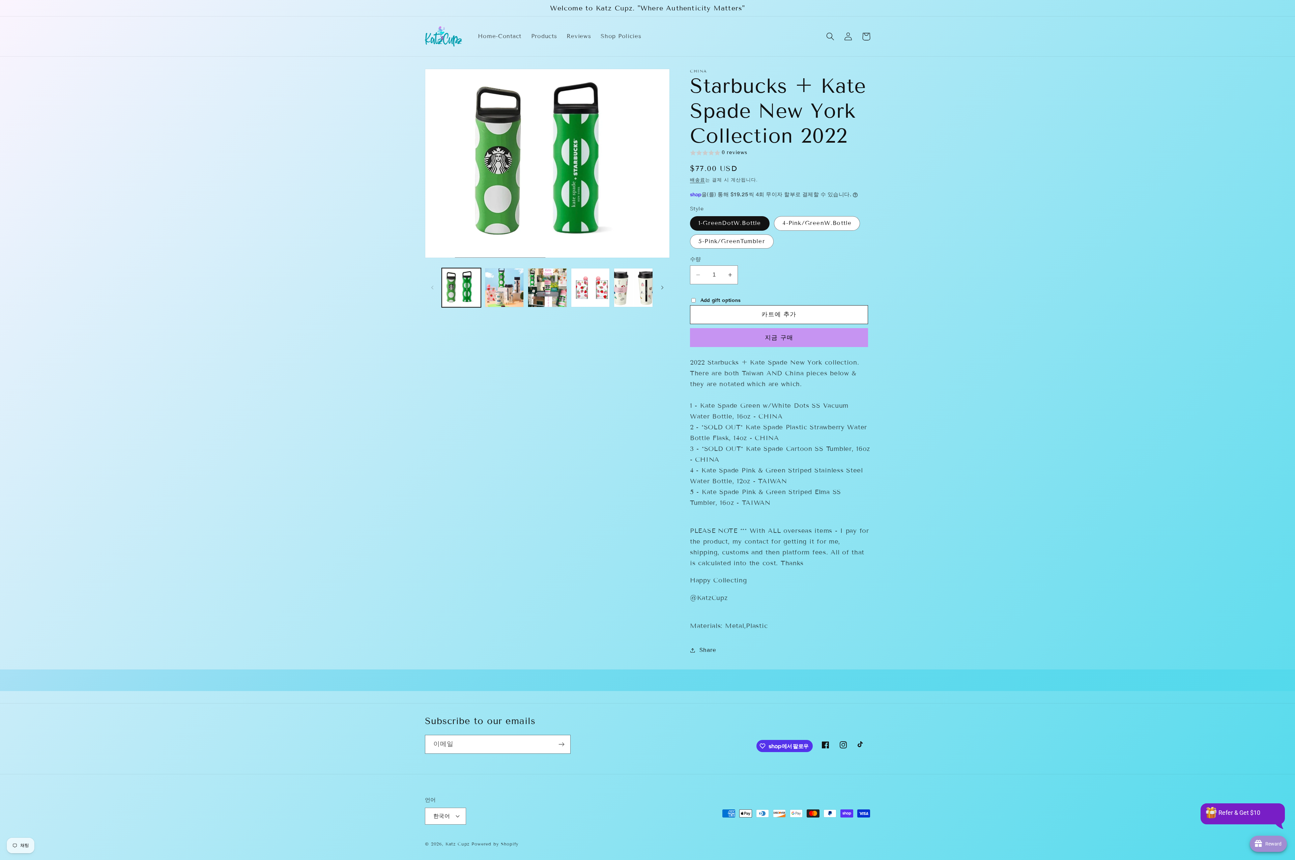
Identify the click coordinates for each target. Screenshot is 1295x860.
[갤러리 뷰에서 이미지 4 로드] (590, 287)
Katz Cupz (457, 844)
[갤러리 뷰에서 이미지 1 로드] (461, 287)
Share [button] (707, 650)
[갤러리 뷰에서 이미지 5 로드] (633, 287)
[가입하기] (561, 744)
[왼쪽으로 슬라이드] (432, 287)
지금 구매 (779, 337)
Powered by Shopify (495, 844)
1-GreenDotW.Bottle (729, 223)
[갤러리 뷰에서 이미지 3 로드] (547, 287)
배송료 (697, 180)
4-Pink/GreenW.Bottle (817, 223)
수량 (695, 259)
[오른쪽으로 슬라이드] (662, 287)
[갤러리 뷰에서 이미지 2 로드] (504, 287)
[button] (830, 37)
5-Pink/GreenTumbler (731, 241)
